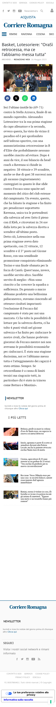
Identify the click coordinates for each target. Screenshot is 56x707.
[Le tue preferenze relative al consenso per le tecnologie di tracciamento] (51, 702)
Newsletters (31, 11)
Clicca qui (23, 408)
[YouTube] (20, 10)
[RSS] (38, 659)
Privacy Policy (22, 677)
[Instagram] (14, 10)
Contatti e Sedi (14, 673)
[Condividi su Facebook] (7, 98)
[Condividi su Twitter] (16, 98)
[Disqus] (28, 555)
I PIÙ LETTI (17, 417)
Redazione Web (21, 60)
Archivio (6, 59)
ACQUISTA (28, 17)
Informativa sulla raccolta (18, 699)
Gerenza (28, 673)
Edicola (37, 677)
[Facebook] (3, 10)
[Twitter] (8, 10)
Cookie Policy (42, 673)
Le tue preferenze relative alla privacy (31, 693)
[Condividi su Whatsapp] (25, 98)
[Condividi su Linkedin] (33, 98)
